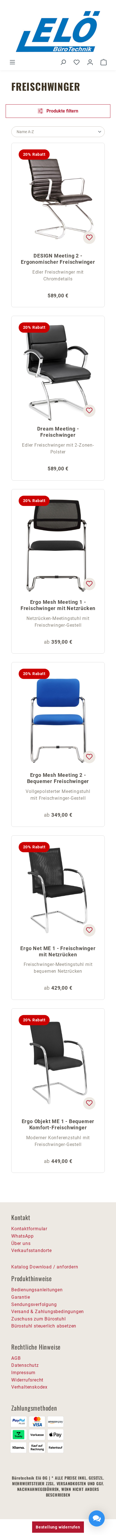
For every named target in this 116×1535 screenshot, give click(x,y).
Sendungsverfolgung (34, 1304)
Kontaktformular (29, 1228)
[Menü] (12, 62)
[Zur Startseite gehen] (58, 31)
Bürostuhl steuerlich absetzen (43, 1326)
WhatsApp (22, 1236)
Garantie (20, 1297)
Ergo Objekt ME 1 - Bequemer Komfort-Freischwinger (58, 1124)
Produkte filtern (61, 111)
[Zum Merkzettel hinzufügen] (89, 238)
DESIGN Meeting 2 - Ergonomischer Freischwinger (58, 259)
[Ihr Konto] (90, 62)
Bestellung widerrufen (58, 1527)
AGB (16, 1358)
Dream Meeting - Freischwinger (58, 432)
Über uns (20, 1243)
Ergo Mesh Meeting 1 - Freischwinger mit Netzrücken (58, 605)
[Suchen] (63, 62)
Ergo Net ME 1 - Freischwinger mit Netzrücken (57, 951)
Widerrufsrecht (27, 1380)
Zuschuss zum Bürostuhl (38, 1319)
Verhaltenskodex (29, 1387)
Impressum (23, 1372)
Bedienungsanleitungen (37, 1289)
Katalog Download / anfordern (44, 1267)
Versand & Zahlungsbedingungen (47, 1311)
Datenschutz (25, 1365)
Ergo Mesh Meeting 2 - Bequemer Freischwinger (58, 778)
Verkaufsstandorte (31, 1250)
